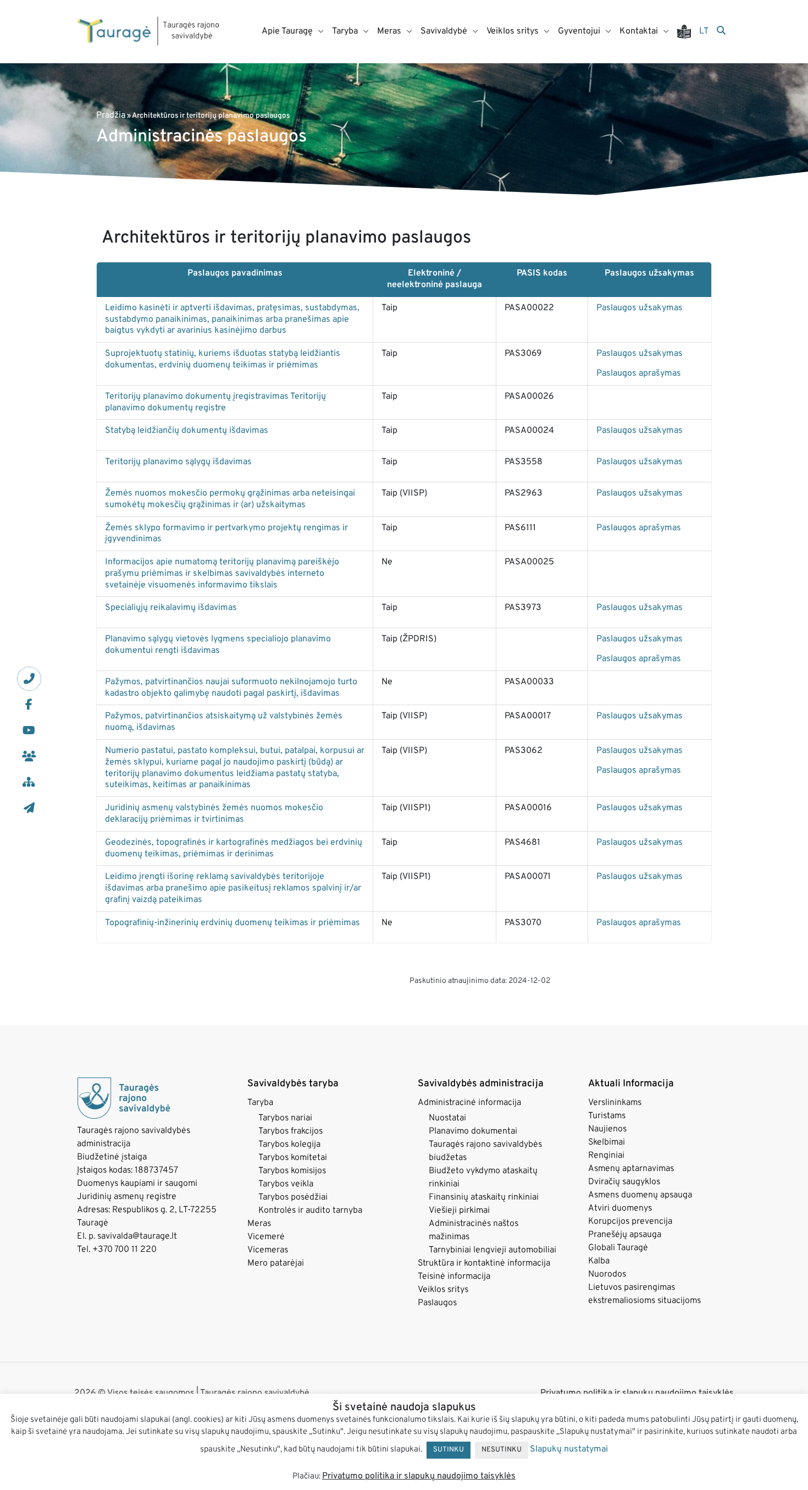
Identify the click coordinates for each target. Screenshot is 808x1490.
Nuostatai (447, 1118)
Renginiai (606, 1155)
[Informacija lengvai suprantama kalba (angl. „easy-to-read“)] (688, 31)
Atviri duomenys (620, 1208)
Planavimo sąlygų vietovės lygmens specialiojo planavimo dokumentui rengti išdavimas (218, 645)
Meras (259, 1223)
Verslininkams (614, 1102)
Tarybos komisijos (292, 1170)
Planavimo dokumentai (473, 1131)
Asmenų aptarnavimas (631, 1168)
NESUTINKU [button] (502, 1449)
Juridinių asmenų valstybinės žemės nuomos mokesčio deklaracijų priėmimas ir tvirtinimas (214, 813)
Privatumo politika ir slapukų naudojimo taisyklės (419, 1476)
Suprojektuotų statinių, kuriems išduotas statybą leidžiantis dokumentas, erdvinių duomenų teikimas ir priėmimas (222, 359)
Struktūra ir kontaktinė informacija (484, 1263)
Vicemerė (266, 1236)
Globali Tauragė (618, 1247)
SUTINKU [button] (448, 1449)
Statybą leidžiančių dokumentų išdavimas (186, 430)
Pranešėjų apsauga (624, 1234)
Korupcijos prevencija (630, 1221)
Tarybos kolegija (289, 1144)
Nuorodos (607, 1274)
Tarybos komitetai (292, 1157)
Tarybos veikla (285, 1184)
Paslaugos (437, 1302)
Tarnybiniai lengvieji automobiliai (492, 1250)
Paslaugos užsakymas (639, 308)
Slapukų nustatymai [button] (569, 1449)
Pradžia (110, 115)
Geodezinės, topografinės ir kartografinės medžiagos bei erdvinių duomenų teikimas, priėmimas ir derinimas (233, 848)
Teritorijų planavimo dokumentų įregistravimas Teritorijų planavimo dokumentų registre (215, 402)
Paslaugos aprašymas (638, 373)
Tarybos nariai (285, 1118)
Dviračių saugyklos (624, 1181)
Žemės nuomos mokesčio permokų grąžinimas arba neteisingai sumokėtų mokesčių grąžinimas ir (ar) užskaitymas (230, 499)
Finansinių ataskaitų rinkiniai (484, 1197)
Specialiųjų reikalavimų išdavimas (171, 607)
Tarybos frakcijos (290, 1131)
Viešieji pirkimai (459, 1210)
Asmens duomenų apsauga (640, 1195)
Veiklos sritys (443, 1289)
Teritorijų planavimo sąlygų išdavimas (178, 462)
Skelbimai (606, 1142)
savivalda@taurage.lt (137, 1236)
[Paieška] (721, 31)
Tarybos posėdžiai (293, 1197)
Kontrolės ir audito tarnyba (310, 1210)
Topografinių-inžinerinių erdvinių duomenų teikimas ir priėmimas (232, 922)
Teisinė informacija (454, 1276)
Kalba (599, 1261)
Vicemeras (267, 1250)
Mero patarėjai (275, 1263)
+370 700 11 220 (124, 1249)
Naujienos (607, 1129)
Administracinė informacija (469, 1102)
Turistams (607, 1115)
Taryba (260, 1102)
